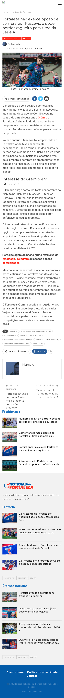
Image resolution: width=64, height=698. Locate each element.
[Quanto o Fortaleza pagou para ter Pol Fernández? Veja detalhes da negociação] (9, 644)
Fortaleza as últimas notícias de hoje (36, 331)
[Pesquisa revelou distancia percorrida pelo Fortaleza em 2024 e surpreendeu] (9, 628)
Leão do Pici (38, 344)
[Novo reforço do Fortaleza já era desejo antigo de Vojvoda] (9, 612)
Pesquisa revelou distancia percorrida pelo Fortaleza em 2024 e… (39, 627)
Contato (32, 675)
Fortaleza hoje (10, 335)
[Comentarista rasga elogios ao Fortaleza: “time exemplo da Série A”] (9, 437)
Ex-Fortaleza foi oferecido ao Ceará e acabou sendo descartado (39, 562)
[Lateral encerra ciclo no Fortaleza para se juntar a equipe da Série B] (9, 451)
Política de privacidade (42, 672)
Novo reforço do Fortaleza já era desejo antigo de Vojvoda (37, 610)
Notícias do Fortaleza (12, 39)
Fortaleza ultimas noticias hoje (16, 344)
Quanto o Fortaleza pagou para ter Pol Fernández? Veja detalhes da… (39, 641)
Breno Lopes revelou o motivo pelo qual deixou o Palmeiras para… (40, 531)
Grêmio (42, 117)
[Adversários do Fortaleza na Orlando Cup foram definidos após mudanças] (9, 465)
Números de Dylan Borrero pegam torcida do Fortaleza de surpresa (39, 420)
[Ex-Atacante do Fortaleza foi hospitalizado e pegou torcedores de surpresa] (9, 518)
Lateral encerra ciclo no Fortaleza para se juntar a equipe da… (38, 449)
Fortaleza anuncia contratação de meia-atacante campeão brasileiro (17, 400)
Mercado (26, 39)
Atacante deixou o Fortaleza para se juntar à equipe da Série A (40, 547)
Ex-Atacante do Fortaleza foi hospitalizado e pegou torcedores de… (39, 517)
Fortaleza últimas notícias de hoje (18, 339)
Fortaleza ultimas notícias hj (47, 339)
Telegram (22, 259)
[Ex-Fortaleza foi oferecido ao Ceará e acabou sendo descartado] (9, 565)
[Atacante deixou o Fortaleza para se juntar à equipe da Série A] (9, 549)
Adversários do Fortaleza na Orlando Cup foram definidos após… (40, 463)
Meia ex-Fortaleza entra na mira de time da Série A (47, 394)
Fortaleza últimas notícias (30, 335)
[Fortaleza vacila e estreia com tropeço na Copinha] (9, 597)
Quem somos (15, 672)
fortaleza (13, 331)
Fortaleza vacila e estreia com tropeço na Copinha (36, 594)
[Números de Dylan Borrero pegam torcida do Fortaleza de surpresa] (9, 423)
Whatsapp (8, 259)
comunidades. (11, 262)
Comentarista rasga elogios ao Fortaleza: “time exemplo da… (36, 434)
